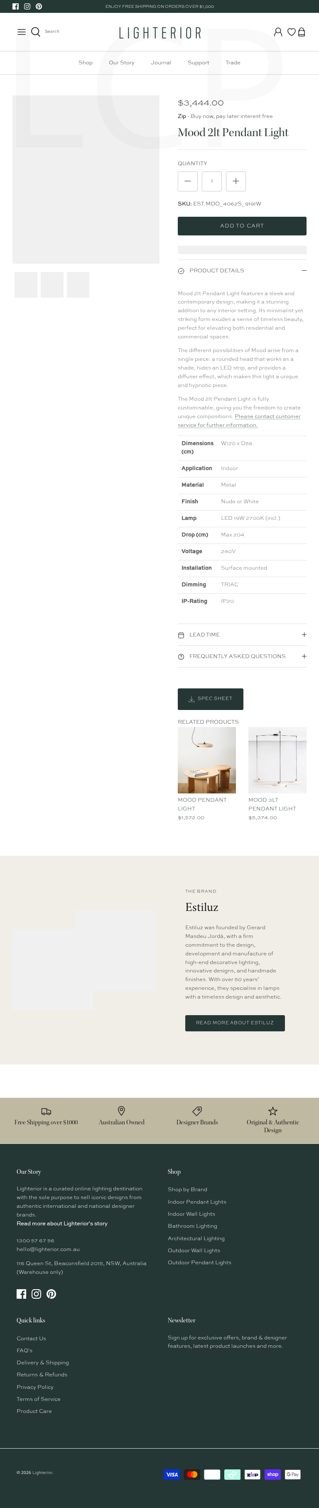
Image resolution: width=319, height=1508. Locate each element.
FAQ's (24, 1351)
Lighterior (42, 1473)
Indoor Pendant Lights (197, 1202)
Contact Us (31, 1339)
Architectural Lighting (196, 1238)
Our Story (122, 63)
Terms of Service (39, 1399)
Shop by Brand (187, 1189)
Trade (233, 63)
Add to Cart (242, 226)
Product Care (34, 1411)
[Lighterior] (159, 32)
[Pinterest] (39, 6)
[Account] (278, 32)
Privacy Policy (35, 1387)
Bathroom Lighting (192, 1226)
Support (198, 63)
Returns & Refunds (42, 1375)
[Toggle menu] (21, 32)
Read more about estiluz (235, 1023)
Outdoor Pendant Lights (199, 1263)
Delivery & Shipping (43, 1363)
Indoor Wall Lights (191, 1214)
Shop (86, 63)
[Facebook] (15, 6)
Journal (161, 63)
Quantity (192, 163)
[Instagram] (27, 6)
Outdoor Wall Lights (194, 1250)
